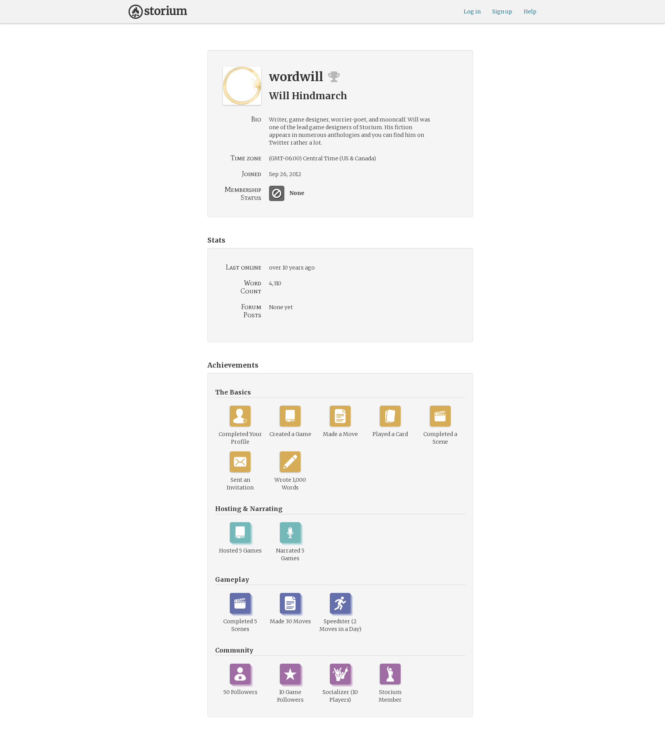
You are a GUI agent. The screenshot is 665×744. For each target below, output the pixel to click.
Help (530, 11)
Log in (472, 11)
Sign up (502, 11)
